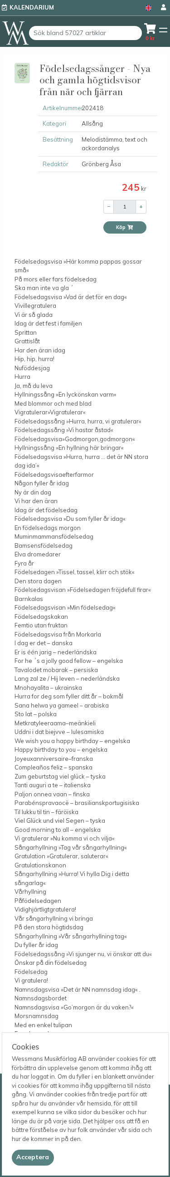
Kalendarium (32, 7)
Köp (121, 227)
